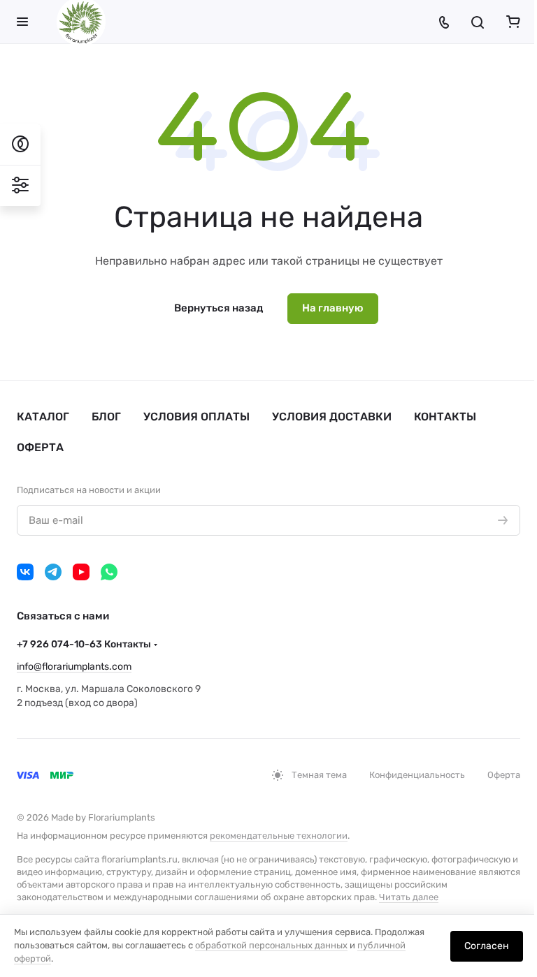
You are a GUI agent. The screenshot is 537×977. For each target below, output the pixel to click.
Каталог (43, 416)
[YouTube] (81, 572)
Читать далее (408, 897)
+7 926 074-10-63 (84, 644)
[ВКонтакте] (25, 572)
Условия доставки (332, 416)
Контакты (445, 416)
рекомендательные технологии (279, 835)
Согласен (486, 946)
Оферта (40, 447)
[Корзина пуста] (513, 22)
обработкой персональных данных (271, 945)
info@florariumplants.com (74, 667)
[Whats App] (109, 572)
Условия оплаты (196, 416)
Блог (106, 416)
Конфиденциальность (417, 775)
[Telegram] (53, 572)
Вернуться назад (218, 308)
